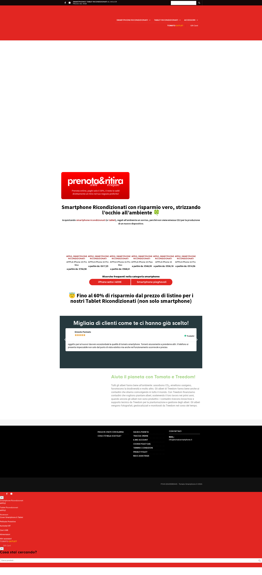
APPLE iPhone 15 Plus (151, 267)
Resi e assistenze (141, 454)
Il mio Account (140, 438)
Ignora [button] (175, 3)
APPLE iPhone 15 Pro (68, 267)
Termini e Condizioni (143, 446)
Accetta (16, 562)
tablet (112, 207)
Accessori (189, 14)
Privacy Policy (47, 568)
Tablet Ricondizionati (166, 14)
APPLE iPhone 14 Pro (235, 267)
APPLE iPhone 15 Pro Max (26, 267)
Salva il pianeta (141, 430)
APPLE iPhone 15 (193, 267)
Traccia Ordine (140, 434)
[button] (76, 536)
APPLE (10, 263)
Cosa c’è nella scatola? (109, 434)
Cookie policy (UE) (142, 442)
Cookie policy (34, 568)
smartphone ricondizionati (90, 207)
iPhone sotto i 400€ (92, 284)
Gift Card (194, 19)
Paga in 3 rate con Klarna (111, 430)
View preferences (66, 562)
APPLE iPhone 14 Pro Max (110, 267)
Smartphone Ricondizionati (132, 14)
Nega (41, 562)
